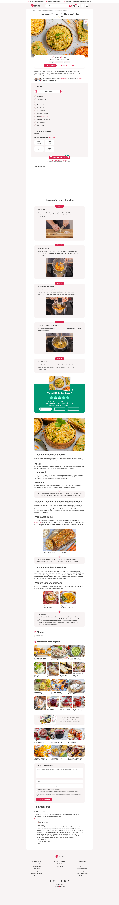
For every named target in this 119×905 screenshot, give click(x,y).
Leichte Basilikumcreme (38, 676)
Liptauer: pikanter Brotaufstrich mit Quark (78, 675)
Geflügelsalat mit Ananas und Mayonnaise (41, 693)
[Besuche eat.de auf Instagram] (54, 881)
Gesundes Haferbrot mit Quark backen (55, 552)
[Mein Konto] (82, 6)
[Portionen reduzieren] (36, 91)
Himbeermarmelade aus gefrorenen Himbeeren (52, 709)
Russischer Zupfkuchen (36, 873)
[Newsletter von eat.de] (59, 720)
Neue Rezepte (36, 868)
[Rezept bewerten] (59, 397)
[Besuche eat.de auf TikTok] (61, 881)
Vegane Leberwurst (57, 659)
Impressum (82, 863)
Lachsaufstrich (72, 694)
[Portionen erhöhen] (60, 91)
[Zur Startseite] (35, 5)
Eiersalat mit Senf (52, 677)
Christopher (64, 78)
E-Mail (60, 863)
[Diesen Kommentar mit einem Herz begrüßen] (35, 819)
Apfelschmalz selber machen (64, 676)
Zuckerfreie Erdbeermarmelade (78, 710)
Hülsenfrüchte (39, 635)
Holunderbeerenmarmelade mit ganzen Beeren (59, 741)
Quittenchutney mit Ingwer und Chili (56, 758)
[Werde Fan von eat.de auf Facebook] (68, 881)
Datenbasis (51, 137)
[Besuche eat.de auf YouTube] (50, 881)
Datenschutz (42, 795)
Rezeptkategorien (37, 863)
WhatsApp (60, 866)
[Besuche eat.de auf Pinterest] (65, 881)
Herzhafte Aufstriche (49, 10)
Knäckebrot (37, 522)
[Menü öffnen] (86, 6)
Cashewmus (37, 711)
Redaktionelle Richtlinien (82, 873)
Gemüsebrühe (44, 116)
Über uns (82, 866)
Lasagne (37, 871)
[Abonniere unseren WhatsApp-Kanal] (58, 881)
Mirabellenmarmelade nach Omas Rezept (40, 659)
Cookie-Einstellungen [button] (82, 876)
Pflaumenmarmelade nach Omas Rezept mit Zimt (75, 758)
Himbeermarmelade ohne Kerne (65, 710)
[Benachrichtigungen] (78, 6)
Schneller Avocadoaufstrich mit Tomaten (74, 659)
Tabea (80, 78)
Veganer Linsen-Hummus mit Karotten (67, 606)
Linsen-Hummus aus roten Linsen (48, 606)
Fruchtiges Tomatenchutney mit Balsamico (76, 741)
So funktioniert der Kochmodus (59, 160)
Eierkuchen (36, 876)
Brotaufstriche (41, 10)
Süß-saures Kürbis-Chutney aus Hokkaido (40, 758)
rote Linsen (42, 102)
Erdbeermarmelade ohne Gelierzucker (39, 741)
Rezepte (34, 10)
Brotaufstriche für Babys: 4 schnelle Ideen (58, 693)
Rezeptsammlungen (36, 866)
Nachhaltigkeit (82, 871)
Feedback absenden (44, 799)
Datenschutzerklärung (82, 868)
